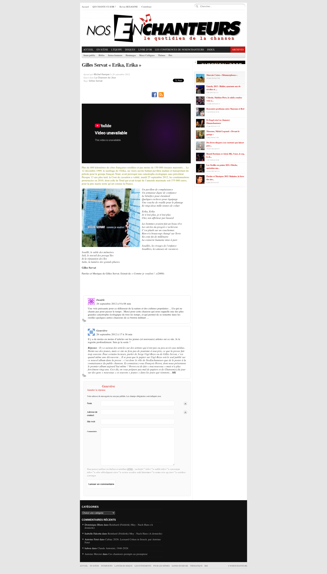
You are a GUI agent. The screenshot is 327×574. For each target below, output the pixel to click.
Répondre (85, 320)
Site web (91, 421)
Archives (238, 49)
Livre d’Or (145, 49)
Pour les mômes (161, 565)
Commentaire (92, 431)
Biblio (102, 55)
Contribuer (146, 6)
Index (211, 49)
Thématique (196, 565)
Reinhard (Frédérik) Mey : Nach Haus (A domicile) (119, 526)
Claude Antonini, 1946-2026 (113, 548)
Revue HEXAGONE (129, 6)
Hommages (131, 55)
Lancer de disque (123, 565)
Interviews (106, 565)
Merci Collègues (147, 55)
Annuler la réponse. (96, 389)
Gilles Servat (95, 81)
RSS (161, 94)
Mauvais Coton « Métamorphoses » (221, 75)
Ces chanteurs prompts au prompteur (127, 554)
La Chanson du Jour (105, 77)
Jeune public (89, 55)
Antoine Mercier (93, 554)
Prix (170, 55)
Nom (89, 403)
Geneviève (108, 386)
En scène (102, 49)
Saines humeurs (115, 55)
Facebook (154, 94)
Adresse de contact (92, 413)
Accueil (85, 6)
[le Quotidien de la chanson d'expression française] (163, 28)
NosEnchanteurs (237, 565)
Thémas (161, 55)
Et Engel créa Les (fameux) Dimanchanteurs (218, 122)
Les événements (143, 565)
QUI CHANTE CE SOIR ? (104, 6)
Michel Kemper (102, 74)
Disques (130, 49)
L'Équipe (116, 49)
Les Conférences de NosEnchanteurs (179, 49)
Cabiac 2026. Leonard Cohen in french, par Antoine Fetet (123, 541)
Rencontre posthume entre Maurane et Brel (225, 108)
